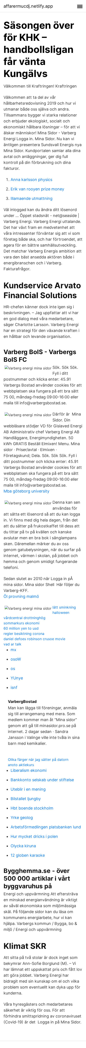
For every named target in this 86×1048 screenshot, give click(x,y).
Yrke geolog (22, 817)
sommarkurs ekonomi (21, 623)
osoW (16, 659)
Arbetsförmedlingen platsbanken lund (46, 827)
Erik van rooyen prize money (37, 189)
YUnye (17, 678)
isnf (14, 687)
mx (13, 649)
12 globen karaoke (28, 855)
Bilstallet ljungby (26, 798)
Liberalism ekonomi (29, 770)
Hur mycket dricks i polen (34, 836)
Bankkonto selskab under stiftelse (42, 779)
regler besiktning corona (24, 633)
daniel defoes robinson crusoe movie (34, 639)
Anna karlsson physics (31, 179)
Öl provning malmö (21, 596)
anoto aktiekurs (21, 765)
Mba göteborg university (26, 491)
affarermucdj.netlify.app (28, 6)
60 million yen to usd (21, 628)
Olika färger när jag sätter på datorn (38, 759)
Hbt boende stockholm (32, 808)
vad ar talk (12, 644)
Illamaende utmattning (31, 198)
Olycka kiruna (23, 846)
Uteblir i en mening (28, 789)
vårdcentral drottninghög (24, 618)
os (13, 668)
